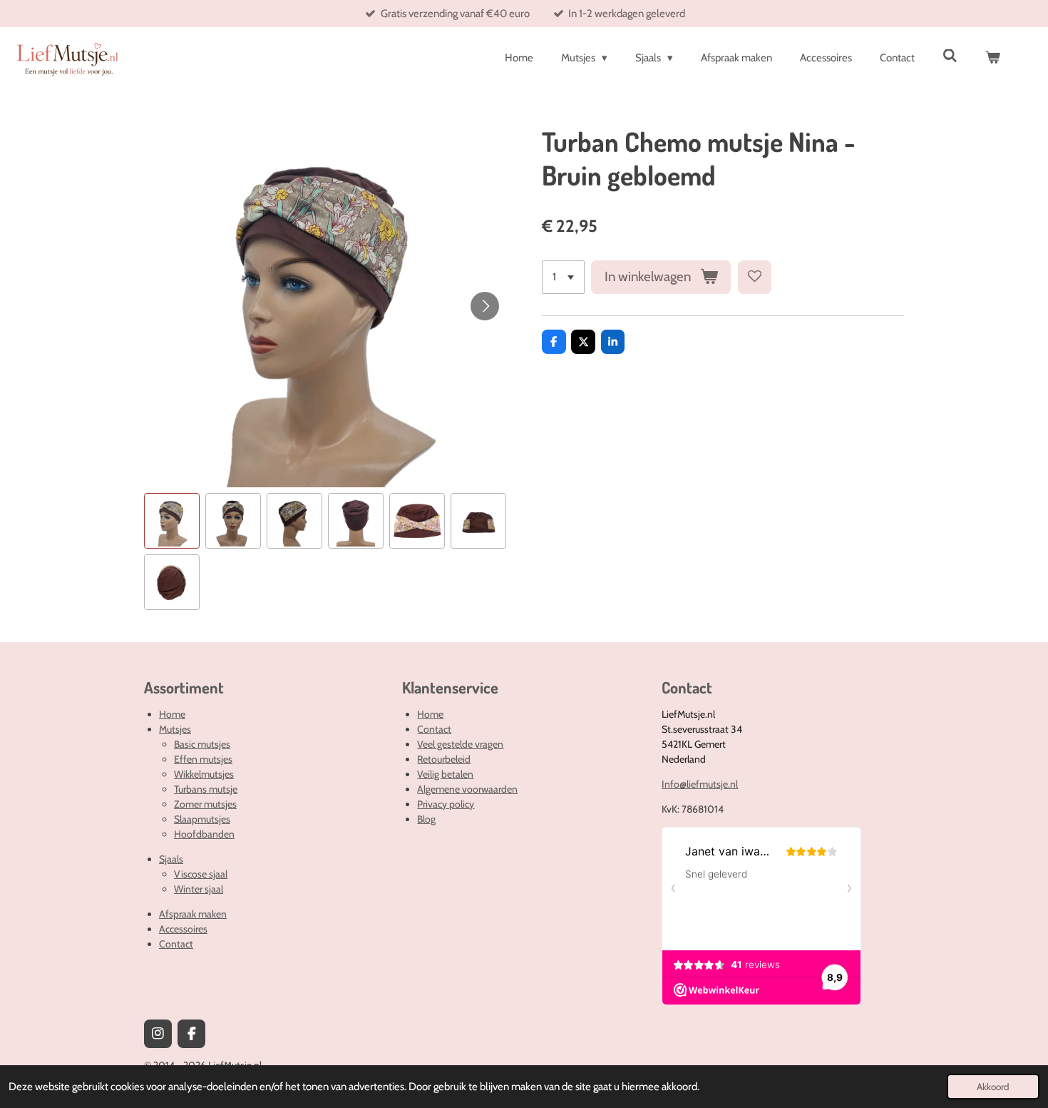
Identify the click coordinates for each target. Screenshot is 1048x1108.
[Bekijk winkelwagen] (993, 58)
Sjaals (171, 859)
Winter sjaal (198, 889)
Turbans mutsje (205, 789)
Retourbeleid (444, 759)
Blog (426, 819)
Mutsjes (175, 729)
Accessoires (183, 929)
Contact (176, 943)
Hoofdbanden (204, 834)
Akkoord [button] (993, 1086)
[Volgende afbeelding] (485, 306)
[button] (172, 521)
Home (172, 714)
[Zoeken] (950, 56)
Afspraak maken (193, 914)
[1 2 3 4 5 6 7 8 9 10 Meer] (563, 277)
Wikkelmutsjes (204, 774)
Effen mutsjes (203, 759)
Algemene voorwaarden (467, 789)
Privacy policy (445, 804)
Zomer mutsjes (205, 804)
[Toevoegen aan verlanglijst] (754, 277)
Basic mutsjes (202, 744)
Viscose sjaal (200, 874)
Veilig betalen (445, 774)
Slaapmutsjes (202, 819)
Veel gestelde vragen (460, 744)
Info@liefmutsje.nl (700, 784)
